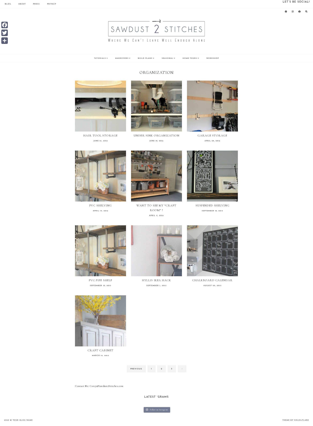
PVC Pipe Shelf (100, 280)
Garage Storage (212, 135)
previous (136, 369)
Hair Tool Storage (100, 135)
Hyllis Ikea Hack (156, 280)
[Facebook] (4, 25)
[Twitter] (4, 33)
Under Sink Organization (156, 135)
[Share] (4, 41)
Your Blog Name (23, 420)
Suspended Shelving (212, 205)
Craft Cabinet (100, 350)
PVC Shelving (100, 205)
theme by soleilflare (296, 420)
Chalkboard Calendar (212, 280)
